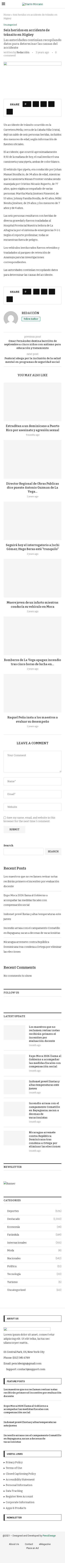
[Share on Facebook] (36, 104)
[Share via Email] (9, 112)
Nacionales (34, 1258)
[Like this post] (28, 104)
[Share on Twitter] (43, 104)
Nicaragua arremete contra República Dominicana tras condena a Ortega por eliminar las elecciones (32, 947)
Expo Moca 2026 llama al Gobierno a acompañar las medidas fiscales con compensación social (25, 900)
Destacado (34, 1219)
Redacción (23, 52)
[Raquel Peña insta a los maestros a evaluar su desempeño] (32, 693)
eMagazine (45, 1544)
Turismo (34, 1282)
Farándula (34, 1234)
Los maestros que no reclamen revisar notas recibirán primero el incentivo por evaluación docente (31, 881)
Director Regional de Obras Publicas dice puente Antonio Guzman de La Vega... (32, 487)
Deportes (34, 1211)
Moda (34, 1250)
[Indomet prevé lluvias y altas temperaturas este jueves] (14, 1087)
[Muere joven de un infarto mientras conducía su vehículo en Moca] (32, 578)
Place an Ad (32, 1548)
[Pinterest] (35, 1557)
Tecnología (34, 1274)
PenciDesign (49, 1535)
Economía (34, 1227)
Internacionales (34, 1242)
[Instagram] (30, 1557)
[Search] (61, 4)
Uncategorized (34, 1290)
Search (8, 845)
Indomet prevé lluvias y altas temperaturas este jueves (44, 1085)
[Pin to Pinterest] (51, 104)
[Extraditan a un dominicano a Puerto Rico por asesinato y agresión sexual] (32, 402)
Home (7, 14)
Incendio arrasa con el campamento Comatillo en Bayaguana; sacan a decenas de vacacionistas (44, 1110)
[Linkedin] (40, 1557)
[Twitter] (25, 1557)
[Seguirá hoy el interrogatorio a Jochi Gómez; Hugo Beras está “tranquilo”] (32, 521)
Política (34, 1266)
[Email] (45, 1557)
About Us (14, 1544)
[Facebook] (20, 1557)
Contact (29, 1544)
